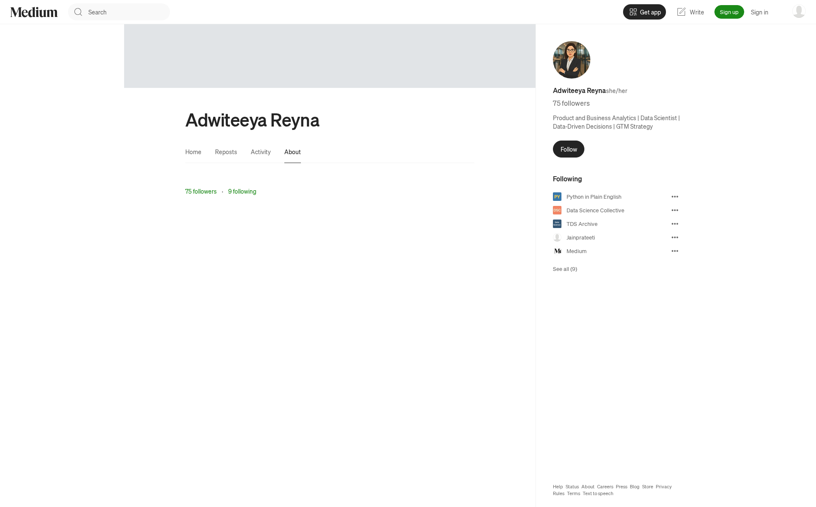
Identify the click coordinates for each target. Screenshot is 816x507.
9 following (242, 191)
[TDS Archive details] (675, 224)
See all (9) (565, 268)
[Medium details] (675, 251)
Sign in (759, 12)
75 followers (201, 191)
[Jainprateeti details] (675, 237)
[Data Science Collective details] (675, 210)
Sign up (729, 11)
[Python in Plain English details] (675, 196)
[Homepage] (34, 12)
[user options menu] (799, 11)
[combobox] (129, 11)
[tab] (193, 151)
